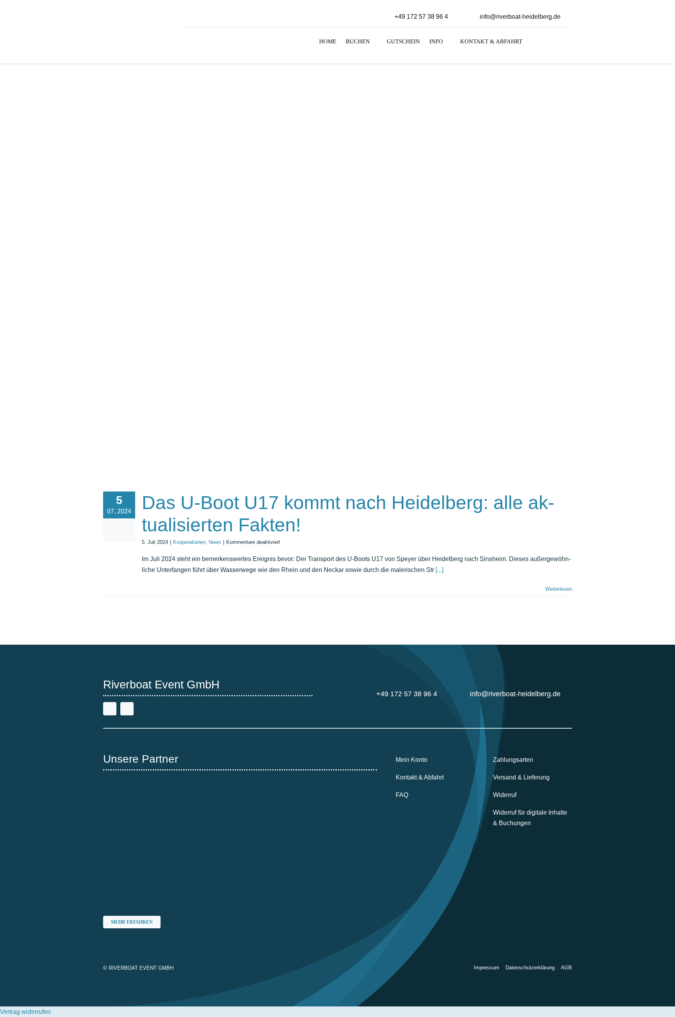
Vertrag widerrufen (25, 1011)
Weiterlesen (558, 589)
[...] (439, 570)
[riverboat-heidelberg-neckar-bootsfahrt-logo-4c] (127, 9)
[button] (534, 42)
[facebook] (109, 708)
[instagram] (127, 708)
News (215, 542)
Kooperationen (189, 542)
